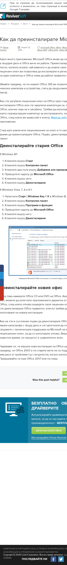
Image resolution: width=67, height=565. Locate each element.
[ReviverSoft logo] (13, 16)
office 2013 (53, 50)
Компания (9, 548)
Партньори (23, 548)
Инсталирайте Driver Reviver (48, 437)
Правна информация (51, 548)
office (58, 47)
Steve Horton (4, 48)
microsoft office (48, 47)
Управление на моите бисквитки (39, 552)
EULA (34, 548)
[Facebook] (54, 561)
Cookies (7, 557)
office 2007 (42, 50)
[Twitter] (61, 561)
